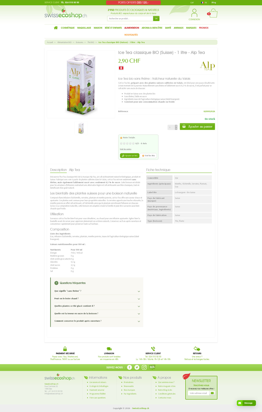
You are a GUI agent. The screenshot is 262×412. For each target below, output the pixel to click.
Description (58, 170)
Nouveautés (129, 386)
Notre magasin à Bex (166, 386)
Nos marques (129, 390)
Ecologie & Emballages (99, 386)
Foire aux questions (98, 397)
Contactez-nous (164, 397)
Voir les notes (125, 149)
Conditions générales (166, 393)
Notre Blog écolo (165, 390)
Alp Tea (74, 170)
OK (156, 18)
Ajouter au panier (200, 126)
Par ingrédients (130, 393)
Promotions (128, 382)
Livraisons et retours (98, 382)
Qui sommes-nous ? (166, 382)
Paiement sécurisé (97, 390)
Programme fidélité (98, 393)
